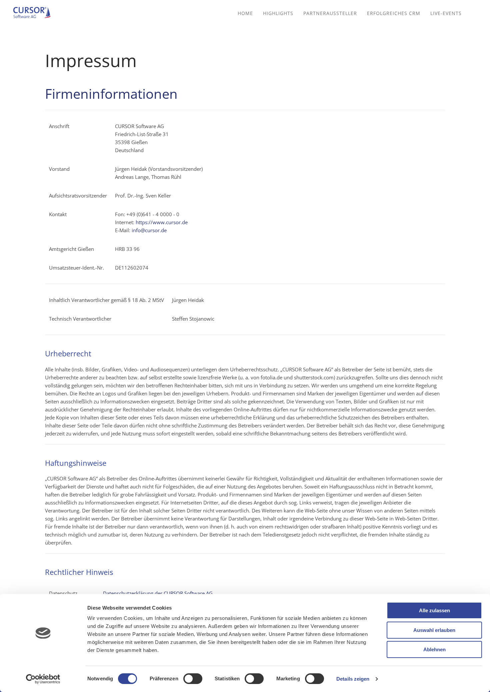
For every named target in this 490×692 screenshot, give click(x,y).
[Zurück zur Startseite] (35, 13)
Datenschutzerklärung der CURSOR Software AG (158, 593)
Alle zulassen (434, 610)
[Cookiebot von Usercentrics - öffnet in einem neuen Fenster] (43, 679)
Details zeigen (352, 679)
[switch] (192, 678)
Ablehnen (434, 649)
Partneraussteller (330, 13)
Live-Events (446, 13)
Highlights (278, 13)
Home (245, 13)
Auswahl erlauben (434, 630)
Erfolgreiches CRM (393, 13)
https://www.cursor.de (162, 222)
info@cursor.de (149, 230)
